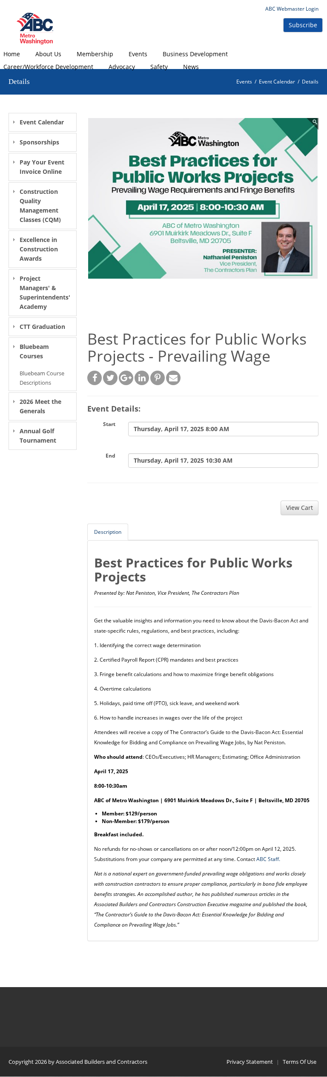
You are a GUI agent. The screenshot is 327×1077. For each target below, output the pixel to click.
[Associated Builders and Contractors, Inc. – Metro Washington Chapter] (36, 28)
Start (109, 424)
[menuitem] (48, 54)
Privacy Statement (250, 1061)
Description (107, 532)
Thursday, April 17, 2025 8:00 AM (181, 429)
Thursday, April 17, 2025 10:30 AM (183, 460)
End (110, 455)
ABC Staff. (268, 859)
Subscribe (303, 25)
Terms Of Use (299, 1061)
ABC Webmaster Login (291, 8)
